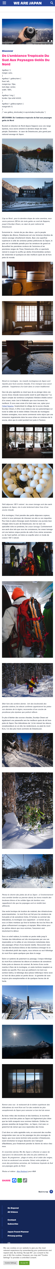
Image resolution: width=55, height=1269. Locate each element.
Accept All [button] (24, 1263)
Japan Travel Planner (18, 1231)
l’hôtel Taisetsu (8, 406)
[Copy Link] (25, 1180)
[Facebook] (14, 1180)
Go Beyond (13, 1208)
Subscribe (13, 1224)
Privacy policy (15, 1235)
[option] (27, 31)
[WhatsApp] (19, 1180)
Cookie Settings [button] (10, 1263)
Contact (12, 1220)
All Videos (13, 1212)
